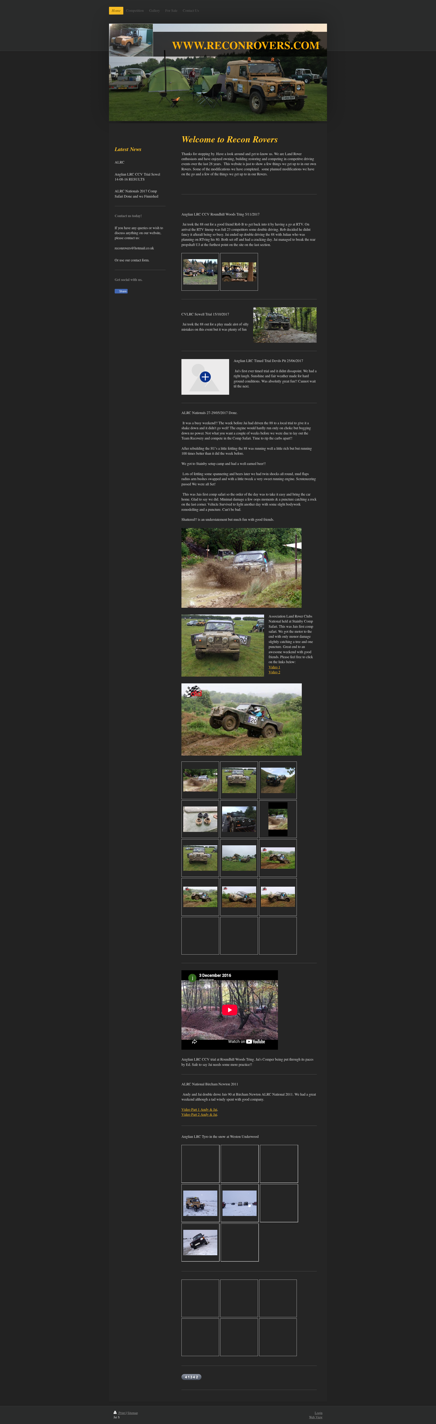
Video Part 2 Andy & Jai (199, 1114)
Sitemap (132, 1413)
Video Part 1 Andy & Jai (199, 1109)
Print (122, 1413)
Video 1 (274, 667)
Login (318, 1413)
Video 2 (274, 672)
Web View (315, 1417)
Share (123, 291)
